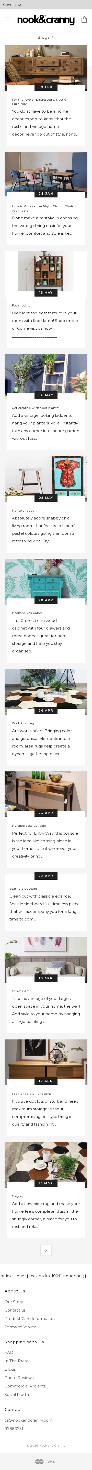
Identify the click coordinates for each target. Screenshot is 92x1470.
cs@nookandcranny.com (29, 1420)
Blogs (10, 1369)
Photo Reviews (19, 1377)
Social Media (17, 1394)
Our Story (14, 1301)
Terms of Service (21, 1327)
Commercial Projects (25, 1386)
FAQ (9, 1352)
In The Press (16, 1360)
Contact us (12, 5)
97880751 (14, 1428)
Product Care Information (30, 1318)
